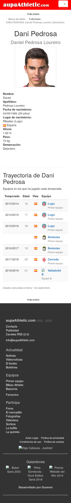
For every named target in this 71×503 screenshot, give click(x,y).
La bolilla (11, 428)
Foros (9, 408)
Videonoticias (14, 359)
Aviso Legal (32, 437)
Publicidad (12, 330)
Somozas (54, 237)
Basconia (11, 389)
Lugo (51, 203)
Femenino (12, 395)
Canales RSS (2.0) (18, 334)
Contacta (11, 326)
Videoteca (12, 420)
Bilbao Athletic (14, 385)
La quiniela (13, 432)
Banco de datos (16, 19)
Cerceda (53, 259)
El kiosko (11, 363)
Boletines (11, 367)
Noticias (11, 355)
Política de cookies (54, 441)
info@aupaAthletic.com (20, 340)
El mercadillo (14, 412)
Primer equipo (14, 381)
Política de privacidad (52, 437)
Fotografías (13, 416)
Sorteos (11, 424)
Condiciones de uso (30, 441)
